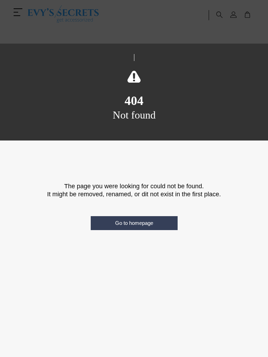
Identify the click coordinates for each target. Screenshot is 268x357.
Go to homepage (134, 223)
